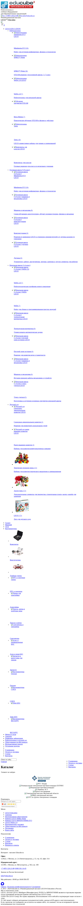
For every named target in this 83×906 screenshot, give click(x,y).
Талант (7, 523)
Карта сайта (9, 830)
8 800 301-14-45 (20, 868)
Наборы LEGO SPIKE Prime (15, 819)
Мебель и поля (10, 734)
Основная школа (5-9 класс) (20, 170)
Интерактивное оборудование (16, 817)
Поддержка (9, 828)
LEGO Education (11, 813)
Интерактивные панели (14, 744)
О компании (9, 750)
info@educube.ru (7, 876)
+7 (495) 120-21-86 (7, 868)
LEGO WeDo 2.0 (11, 822)
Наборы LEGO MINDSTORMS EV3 (18, 820)
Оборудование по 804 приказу (16, 742)
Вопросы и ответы (12, 845)
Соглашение (35, 887)
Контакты (8, 756)
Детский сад (14, 404)
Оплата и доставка (12, 752)
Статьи (7, 754)
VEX (7, 527)
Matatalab (8, 525)
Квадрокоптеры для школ (14, 824)
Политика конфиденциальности (19, 887)
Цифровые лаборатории (14, 738)
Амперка (8, 736)
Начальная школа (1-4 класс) (20, 265)
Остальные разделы (12, 746)
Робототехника (15, 31)
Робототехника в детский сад (16, 740)
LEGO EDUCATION (13, 29)
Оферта (3, 887)
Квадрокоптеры (11, 529)
